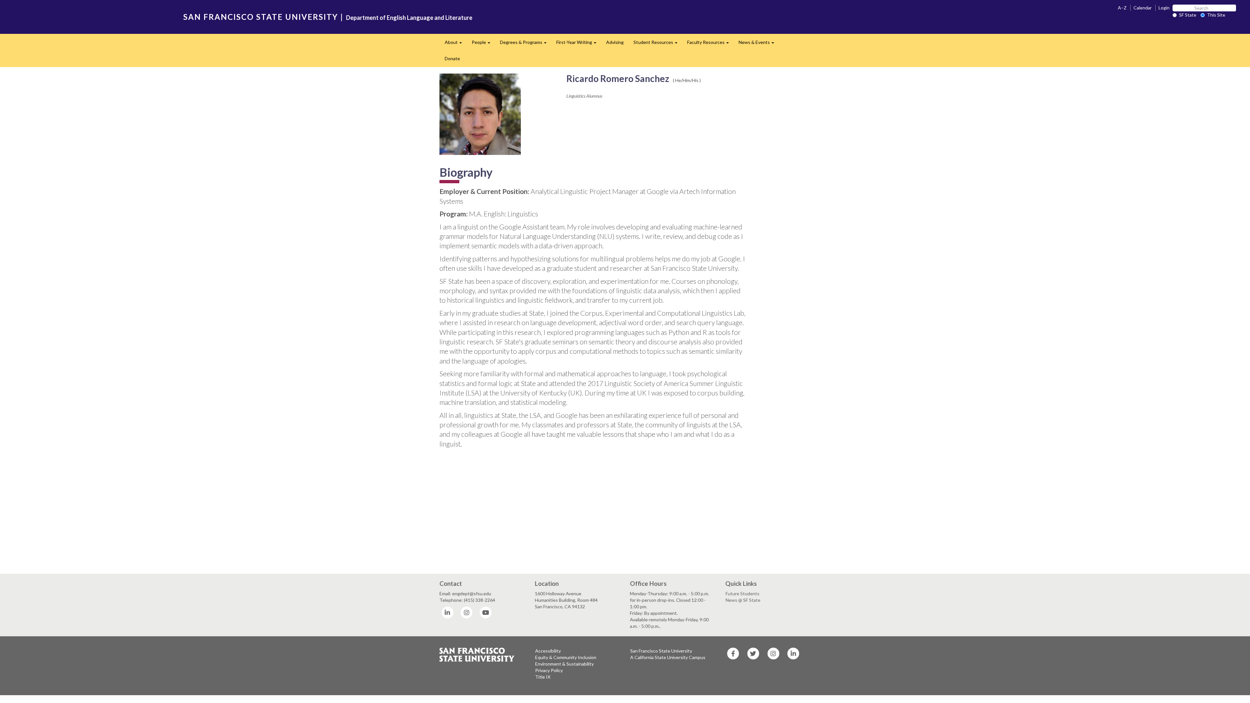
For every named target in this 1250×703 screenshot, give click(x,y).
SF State (1187, 15)
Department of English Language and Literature (409, 17)
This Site (1216, 15)
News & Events (759, 44)
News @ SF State (743, 600)
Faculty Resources (710, 44)
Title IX (542, 677)
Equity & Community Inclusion (565, 657)
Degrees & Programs (525, 44)
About (456, 44)
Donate (452, 58)
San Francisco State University (661, 651)
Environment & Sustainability (564, 664)
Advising (615, 42)
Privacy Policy (549, 670)
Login (1164, 7)
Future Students (742, 593)
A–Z (1122, 7)
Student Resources (657, 44)
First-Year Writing (578, 44)
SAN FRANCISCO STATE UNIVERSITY (260, 16)
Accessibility (548, 651)
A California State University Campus (667, 657)
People (483, 44)
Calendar (1142, 7)
